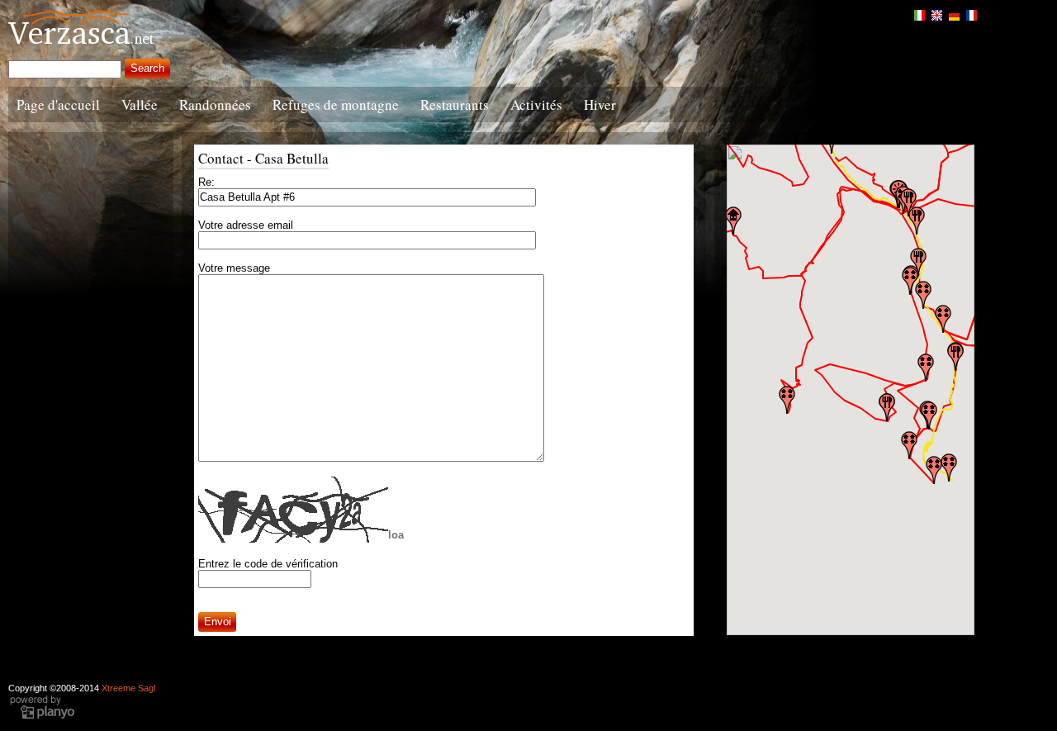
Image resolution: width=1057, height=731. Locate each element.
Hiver (600, 104)
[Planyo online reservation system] (42, 717)
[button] (934, 470)
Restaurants (454, 104)
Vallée (139, 104)
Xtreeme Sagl (128, 688)
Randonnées (215, 104)
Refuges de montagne (336, 104)
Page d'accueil (58, 104)
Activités (536, 104)
